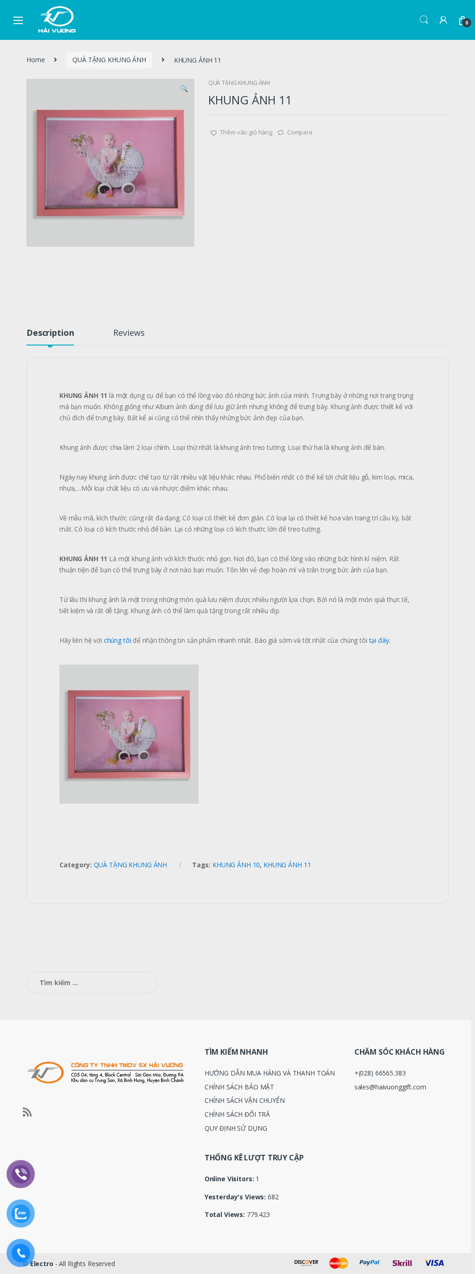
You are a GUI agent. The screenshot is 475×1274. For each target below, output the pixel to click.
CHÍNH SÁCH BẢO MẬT (239, 1086)
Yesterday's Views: (236, 1197)
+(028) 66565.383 (380, 1073)
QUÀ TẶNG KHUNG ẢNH (109, 59)
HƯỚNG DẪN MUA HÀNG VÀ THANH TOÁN (270, 1073)
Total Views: (226, 1214)
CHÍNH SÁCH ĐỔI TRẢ (237, 1114)
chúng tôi (117, 640)
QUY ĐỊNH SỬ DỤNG (236, 1128)
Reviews (128, 333)
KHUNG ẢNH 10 (236, 864)
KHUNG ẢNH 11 (287, 864)
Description (50, 333)
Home (35, 59)
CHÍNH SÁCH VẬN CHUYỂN (245, 1100)
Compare (300, 132)
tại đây (379, 640)
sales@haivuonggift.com (390, 1086)
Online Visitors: (230, 1179)
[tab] (50, 336)
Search (424, 20)
